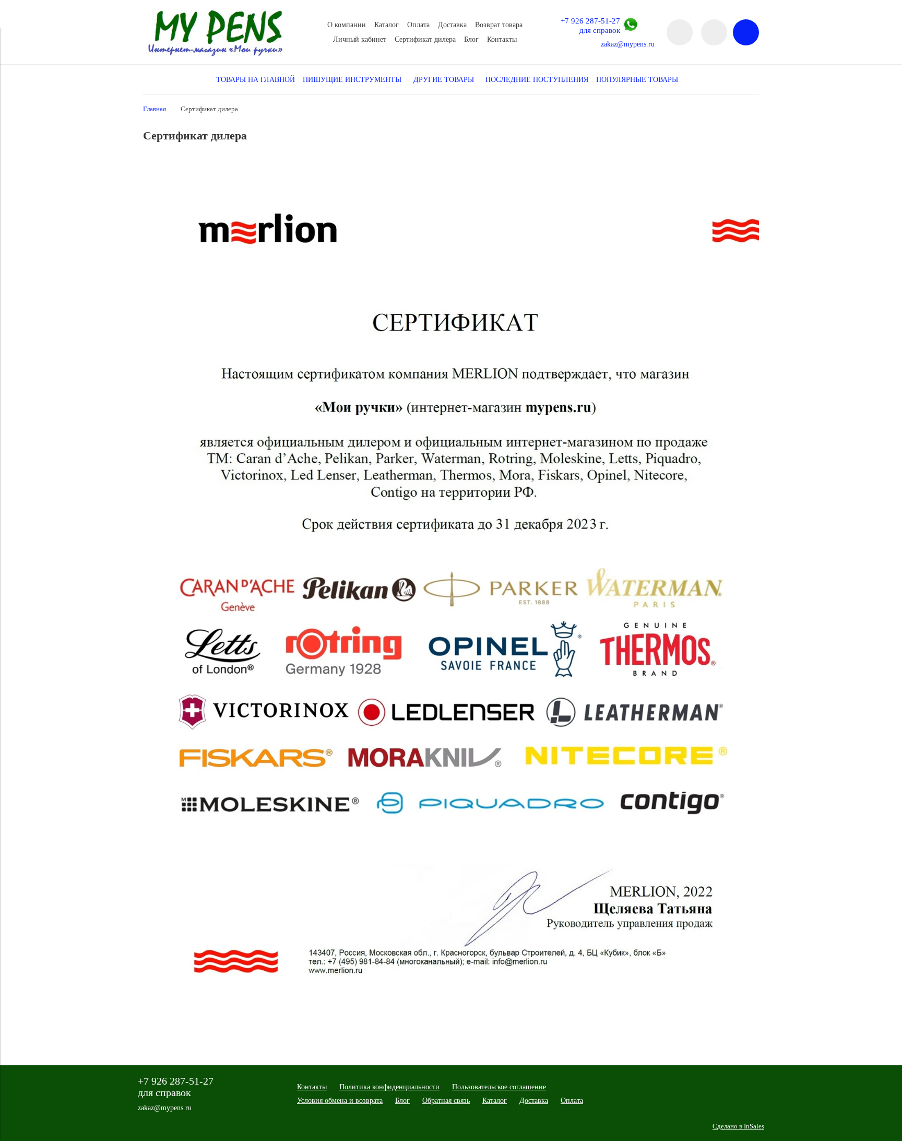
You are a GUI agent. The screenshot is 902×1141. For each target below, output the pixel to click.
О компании (346, 25)
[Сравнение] (714, 32)
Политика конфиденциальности (389, 1087)
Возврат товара (499, 25)
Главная (154, 109)
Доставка (452, 25)
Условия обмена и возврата (340, 1100)
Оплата (418, 25)
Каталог (386, 25)
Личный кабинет (359, 39)
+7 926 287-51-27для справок (590, 25)
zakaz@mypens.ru (628, 44)
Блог (471, 39)
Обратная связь (446, 1100)
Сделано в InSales (738, 1126)
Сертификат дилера (425, 39)
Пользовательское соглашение (499, 1087)
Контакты (502, 39)
